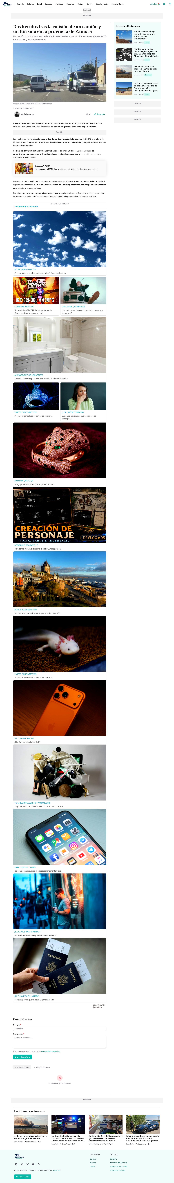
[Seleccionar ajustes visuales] (164, 4)
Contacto (113, 1159)
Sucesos (148, 75)
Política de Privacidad (118, 1166)
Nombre (17, 1025)
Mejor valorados (43, 1067)
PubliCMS (56, 1170)
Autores (93, 1163)
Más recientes (23, 1067)
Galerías (30, 4)
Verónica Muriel (65, 1144)
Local (147, 42)
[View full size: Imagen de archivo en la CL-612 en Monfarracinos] (59, 72)
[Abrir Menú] (169, 4)
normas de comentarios (50, 1051)
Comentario (18, 1034)
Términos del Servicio (118, 1163)
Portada (20, 4)
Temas (92, 1166)
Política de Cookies (117, 1170)
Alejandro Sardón (30, 1141)
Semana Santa (118, 4)
